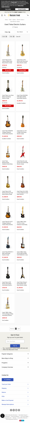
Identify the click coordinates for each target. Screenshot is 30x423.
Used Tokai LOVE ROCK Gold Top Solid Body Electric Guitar (22, 61)
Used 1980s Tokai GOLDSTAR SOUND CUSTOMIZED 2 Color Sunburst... (22, 253)
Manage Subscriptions (8, 404)
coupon (20, 12)
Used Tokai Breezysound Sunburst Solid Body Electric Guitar (7, 162)
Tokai (10, 19)
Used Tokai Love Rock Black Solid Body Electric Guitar (8, 97)
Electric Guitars (20, 19)
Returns (4, 392)
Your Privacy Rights (24, 416)
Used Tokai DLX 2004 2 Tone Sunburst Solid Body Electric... (22, 193)
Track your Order (6, 384)
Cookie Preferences (5, 6)
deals (15, 12)
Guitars (14, 19)
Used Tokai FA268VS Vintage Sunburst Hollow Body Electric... (7, 132)
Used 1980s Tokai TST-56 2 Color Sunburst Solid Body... (22, 223)
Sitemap (14, 417)
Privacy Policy (14, 2)
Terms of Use (20, 5)
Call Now (8, 379)
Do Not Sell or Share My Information (10, 415)
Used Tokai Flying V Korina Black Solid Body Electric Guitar (22, 283)
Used (3, 36)
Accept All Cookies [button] (22, 9)
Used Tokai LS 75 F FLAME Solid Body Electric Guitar (22, 132)
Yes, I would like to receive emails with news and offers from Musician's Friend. (15, 348)
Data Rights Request (23, 415)
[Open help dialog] (2, 416)
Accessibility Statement (22, 417)
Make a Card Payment (7, 400)
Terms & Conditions (15, 416)
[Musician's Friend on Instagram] (19, 410)
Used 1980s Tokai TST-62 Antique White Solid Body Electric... (7, 314)
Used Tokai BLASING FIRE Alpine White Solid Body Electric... (22, 97)
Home (6, 19)
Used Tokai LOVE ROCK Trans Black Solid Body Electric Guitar (7, 283)
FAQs (3, 396)
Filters (6, 32)
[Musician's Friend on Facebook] (11, 410)
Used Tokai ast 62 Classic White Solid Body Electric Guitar (7, 61)
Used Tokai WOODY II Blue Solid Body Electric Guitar (7, 253)
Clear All (18, 36)
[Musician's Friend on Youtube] (16, 410)
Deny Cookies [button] (8, 9)
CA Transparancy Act (7, 417)
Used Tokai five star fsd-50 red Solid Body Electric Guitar (22, 162)
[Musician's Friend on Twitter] (13, 410)
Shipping (4, 388)
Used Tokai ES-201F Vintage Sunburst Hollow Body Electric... (7, 223)
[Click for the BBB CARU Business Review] (21, 420)
